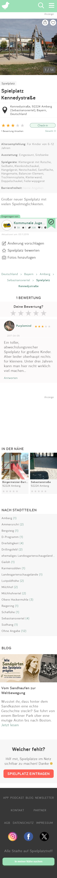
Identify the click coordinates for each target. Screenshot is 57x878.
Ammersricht (10, 524)
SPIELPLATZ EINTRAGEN (28, 773)
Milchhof (7, 587)
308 (34, 227)
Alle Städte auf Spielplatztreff (28, 850)
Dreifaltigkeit (10, 543)
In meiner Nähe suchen (28, 861)
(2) (22, 524)
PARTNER (40, 810)
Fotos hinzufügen (22, 257)
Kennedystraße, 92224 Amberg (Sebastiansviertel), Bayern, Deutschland (31, 110)
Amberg (45, 274)
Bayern (29, 274)
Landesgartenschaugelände (20, 574)
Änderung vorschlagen (26, 243)
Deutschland (9, 274)
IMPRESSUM (44, 823)
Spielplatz (8, 83)
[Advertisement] (30, 418)
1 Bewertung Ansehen (12, 131)
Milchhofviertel (11, 593)
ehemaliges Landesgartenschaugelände (28, 556)
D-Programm (10, 537)
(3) (31, 599)
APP (6, 798)
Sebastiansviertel (18, 280)
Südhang (7, 624)
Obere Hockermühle (15, 599)
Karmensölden (11, 568)
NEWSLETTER (44, 798)
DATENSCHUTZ (23, 823)
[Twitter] (44, 839)
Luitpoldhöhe (10, 581)
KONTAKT (17, 810)
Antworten (11, 378)
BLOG (30, 798)
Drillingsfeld (10, 549)
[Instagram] (12, 839)
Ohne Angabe (11, 631)
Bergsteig (8, 530)
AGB (7, 823)
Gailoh (6, 562)
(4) (22, 543)
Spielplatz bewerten (24, 250)
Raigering (8, 606)
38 (18, 227)
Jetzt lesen (10, 724)
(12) (23, 631)
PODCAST (17, 798)
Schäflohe (8, 612)
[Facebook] (28, 839)
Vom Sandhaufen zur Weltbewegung (18, 690)
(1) (15, 518)
